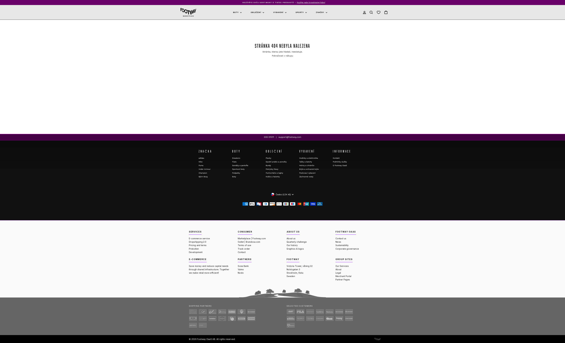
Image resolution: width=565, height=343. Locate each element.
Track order (244, 249)
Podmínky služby (340, 162)
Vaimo (241, 269)
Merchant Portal (343, 276)
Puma (201, 165)
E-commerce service (199, 238)
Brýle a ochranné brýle (309, 169)
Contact (242, 252)
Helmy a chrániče (306, 165)
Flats (234, 162)
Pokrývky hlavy (272, 169)
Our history (292, 245)
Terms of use (244, 245)
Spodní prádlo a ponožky (276, 162)
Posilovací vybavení (307, 173)
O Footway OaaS (340, 165)
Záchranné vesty (306, 177)
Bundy (268, 165)
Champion (203, 173)
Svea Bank (243, 266)
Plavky (268, 158)
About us (291, 238)
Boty (236, 12)
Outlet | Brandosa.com (249, 242)
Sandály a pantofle (240, 165)
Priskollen (194, 249)
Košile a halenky (273, 177)
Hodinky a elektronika (308, 158)
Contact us (340, 238)
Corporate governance (347, 249)
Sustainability (342, 245)
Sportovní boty (238, 169)
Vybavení (278, 12)
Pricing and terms (197, 245)
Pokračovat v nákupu (282, 56)
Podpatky (236, 173)
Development (196, 252)
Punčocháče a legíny (274, 173)
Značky (320, 12)
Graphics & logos (295, 249)
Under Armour (205, 169)
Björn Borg (203, 177)
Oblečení (256, 12)
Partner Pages (342, 279)
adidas (201, 158)
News (338, 242)
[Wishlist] (378, 12)
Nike (200, 162)
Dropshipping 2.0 (197, 242)
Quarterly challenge (297, 242)
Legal (338, 273)
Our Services (342, 266)
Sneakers (236, 158)
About (338, 269)
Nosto (241, 273)
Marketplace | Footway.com (252, 238)
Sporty (300, 12)
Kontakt (336, 158)
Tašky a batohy (305, 162)
